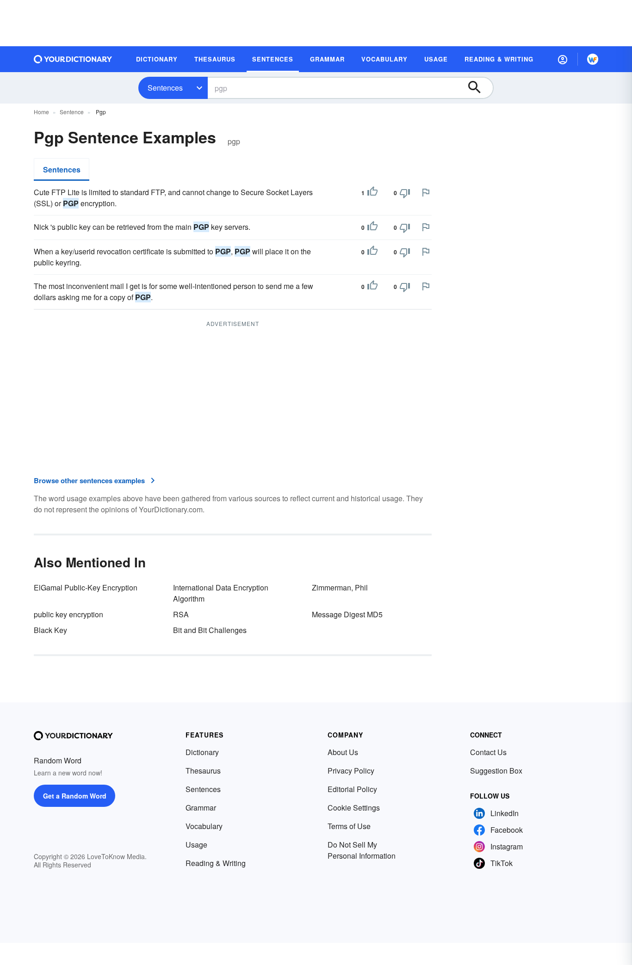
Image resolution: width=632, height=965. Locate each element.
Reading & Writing (216, 863)
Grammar (201, 807)
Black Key (50, 630)
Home (41, 112)
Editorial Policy (352, 789)
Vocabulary (204, 826)
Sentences (165, 87)
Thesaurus (203, 770)
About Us (343, 752)
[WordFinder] (592, 59)
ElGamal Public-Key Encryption (85, 587)
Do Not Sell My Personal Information (362, 850)
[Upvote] (372, 193)
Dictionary (202, 752)
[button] (562, 59)
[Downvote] (404, 193)
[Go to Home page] (73, 59)
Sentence (72, 112)
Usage (196, 844)
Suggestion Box (496, 770)
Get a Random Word (74, 795)
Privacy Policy (351, 770)
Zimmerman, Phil (340, 587)
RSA (181, 614)
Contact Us (488, 752)
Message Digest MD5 (347, 614)
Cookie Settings (354, 807)
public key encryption (68, 614)
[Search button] (479, 88)
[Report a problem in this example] (425, 192)
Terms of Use (349, 826)
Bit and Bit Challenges (210, 630)
